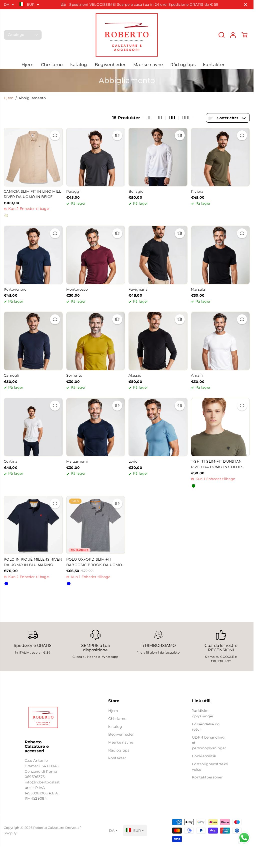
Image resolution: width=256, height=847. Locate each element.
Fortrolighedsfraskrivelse (210, 766)
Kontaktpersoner (207, 777)
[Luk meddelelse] (245, 4)
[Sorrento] (95, 341)
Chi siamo (52, 64)
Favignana (138, 289)
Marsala (198, 289)
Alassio (134, 375)
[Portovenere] (33, 255)
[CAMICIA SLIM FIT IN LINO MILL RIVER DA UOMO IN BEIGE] (33, 157)
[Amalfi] (220, 341)
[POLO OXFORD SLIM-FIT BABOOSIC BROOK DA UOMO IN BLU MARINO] (95, 525)
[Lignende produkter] (55, 135)
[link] (43, 717)
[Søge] (221, 35)
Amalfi (197, 375)
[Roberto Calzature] (127, 35)
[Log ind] (233, 35)
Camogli (11, 375)
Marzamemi (77, 461)
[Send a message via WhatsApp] (244, 838)
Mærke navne (148, 64)
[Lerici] (158, 427)
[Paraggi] (95, 157)
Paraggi (73, 191)
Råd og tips (183, 64)
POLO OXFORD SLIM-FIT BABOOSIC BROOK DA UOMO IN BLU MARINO (94, 562)
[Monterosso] (95, 255)
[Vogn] (244, 35)
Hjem (28, 64)
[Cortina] (33, 427)
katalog (78, 64)
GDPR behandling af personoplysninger (209, 742)
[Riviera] (220, 157)
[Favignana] (158, 255)
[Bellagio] (158, 157)
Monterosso (77, 289)
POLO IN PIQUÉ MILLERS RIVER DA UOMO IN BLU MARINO (33, 562)
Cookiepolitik (204, 756)
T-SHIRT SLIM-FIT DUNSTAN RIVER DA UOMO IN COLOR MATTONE (216, 464)
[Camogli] (33, 341)
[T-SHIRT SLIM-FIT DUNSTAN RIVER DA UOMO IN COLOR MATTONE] (220, 427)
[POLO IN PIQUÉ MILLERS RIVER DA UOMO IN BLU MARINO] (33, 525)
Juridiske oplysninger (203, 713)
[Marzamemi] (95, 427)
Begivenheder (110, 64)
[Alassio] (158, 341)
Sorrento (74, 375)
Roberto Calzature (48, 828)
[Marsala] (220, 255)
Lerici (133, 461)
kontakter (213, 64)
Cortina (10, 461)
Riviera (197, 191)
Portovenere (15, 289)
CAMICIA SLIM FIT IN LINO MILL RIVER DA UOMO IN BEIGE (32, 194)
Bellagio (136, 191)
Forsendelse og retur (206, 727)
